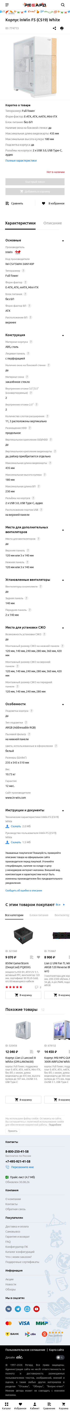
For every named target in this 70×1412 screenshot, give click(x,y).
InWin (9, 252)
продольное (13, 432)
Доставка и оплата (17, 1226)
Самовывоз (12, 1231)
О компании (13, 1199)
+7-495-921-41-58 (17, 1161)
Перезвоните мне (22, 1167)
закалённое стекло (17, 381)
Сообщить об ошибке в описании (23, 890)
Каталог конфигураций (19, 1251)
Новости (10, 1284)
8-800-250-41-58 (17, 1151)
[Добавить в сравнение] (31, 957)
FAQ (8, 1241)
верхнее (10, 322)
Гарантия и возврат (17, 1236)
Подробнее (55, 1124)
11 (7, 421)
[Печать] (62, 28)
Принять (12, 1131)
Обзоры (10, 1289)
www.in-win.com (15, 797)
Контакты (11, 1204)
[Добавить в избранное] (38, 957)
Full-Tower (11, 275)
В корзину (26, 995)
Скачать (16, 826)
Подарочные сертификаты (22, 1262)
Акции (9, 1279)
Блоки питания (39, 915)
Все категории (14, 915)
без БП (9, 299)
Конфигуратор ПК (16, 1246)
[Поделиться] (54, 28)
